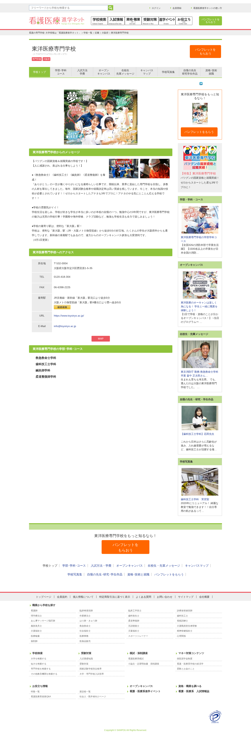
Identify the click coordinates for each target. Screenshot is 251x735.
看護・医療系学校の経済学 (190, 663)
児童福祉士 (133, 631)
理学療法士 (36, 615)
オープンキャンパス (129, 565)
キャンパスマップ (197, 565)
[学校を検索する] (99, 21)
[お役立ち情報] (183, 21)
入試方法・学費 (101, 565)
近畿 (97, 32)
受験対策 (86, 653)
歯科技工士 (182, 615)
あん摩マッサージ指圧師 (43, 620)
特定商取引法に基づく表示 (114, 597)
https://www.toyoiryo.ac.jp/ (69, 315)
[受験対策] (150, 21)
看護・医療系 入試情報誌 (193, 691)
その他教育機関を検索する (44, 674)
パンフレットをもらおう (211, 20)
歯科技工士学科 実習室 (195, 499)
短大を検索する (38, 663)
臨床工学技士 (134, 610)
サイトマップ (185, 597)
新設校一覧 (85, 691)
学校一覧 (87, 32)
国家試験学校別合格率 (91, 668)
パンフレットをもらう (199, 131)
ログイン (156, 8)
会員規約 (62, 597)
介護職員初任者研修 (187, 626)
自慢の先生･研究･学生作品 (104, 574)
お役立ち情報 (40, 686)
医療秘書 (35, 636)
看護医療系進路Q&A (41, 696)
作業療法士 (85, 615)
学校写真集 (74, 574)
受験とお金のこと (186, 668)
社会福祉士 (85, 631)
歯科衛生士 (133, 615)
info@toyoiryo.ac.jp (65, 326)
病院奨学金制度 (184, 658)
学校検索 (37, 653)
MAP (100, 338)
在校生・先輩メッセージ (164, 565)
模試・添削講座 (139, 653)
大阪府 (105, 32)
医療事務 (84, 636)
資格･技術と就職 (138, 574)
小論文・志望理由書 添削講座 (143, 663)
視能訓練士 (182, 620)
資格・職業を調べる (190, 686)
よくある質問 (143, 597)
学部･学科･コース (74, 565)
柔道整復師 (133, 620)
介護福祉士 (36, 631)
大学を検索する (38, 658)
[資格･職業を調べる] (133, 21)
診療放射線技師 (184, 610)
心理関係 (181, 636)
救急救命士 (85, 626)
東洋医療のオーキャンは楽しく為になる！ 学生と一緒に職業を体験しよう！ (199, 306)
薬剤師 (34, 641)
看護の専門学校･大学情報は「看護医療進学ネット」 (55, 32)
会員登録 (177, 8)
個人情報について (83, 597)
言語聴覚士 (133, 626)
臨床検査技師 (86, 610)
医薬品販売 (85, 641)
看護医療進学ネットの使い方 (207, 8)
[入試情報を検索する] (116, 21)
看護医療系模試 (136, 658)
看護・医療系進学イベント (145, 691)
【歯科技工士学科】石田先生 (197, 433)
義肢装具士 (36, 626)
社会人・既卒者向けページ (93, 696)
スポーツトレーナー (138, 636)
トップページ (43, 597)
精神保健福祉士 (184, 631)
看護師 (34, 610)
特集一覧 (35, 691)
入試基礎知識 (86, 658)
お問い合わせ (164, 597)
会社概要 (204, 597)
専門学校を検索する (41, 668)
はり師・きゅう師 (88, 620)
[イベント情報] (167, 21)
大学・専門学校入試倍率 (92, 674)
